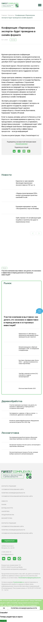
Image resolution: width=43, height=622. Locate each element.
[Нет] (41, 608)
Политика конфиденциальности (13, 493)
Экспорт (13, 40)
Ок (4, 608)
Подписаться (9, 541)
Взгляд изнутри (7, 508)
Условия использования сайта (13, 489)
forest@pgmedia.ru (7, 554)
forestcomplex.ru (18, 582)
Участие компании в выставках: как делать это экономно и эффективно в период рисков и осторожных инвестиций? (21, 273)
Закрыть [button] (3, 621)
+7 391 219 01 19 (6, 552)
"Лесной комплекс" (21, 144)
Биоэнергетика (7, 518)
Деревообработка (12, 401)
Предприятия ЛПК (8, 514)
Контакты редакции (9, 486)
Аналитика (5, 511)
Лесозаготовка (10, 432)
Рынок (8, 283)
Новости (7, 174)
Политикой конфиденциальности (29, 577)
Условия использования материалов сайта (17, 496)
